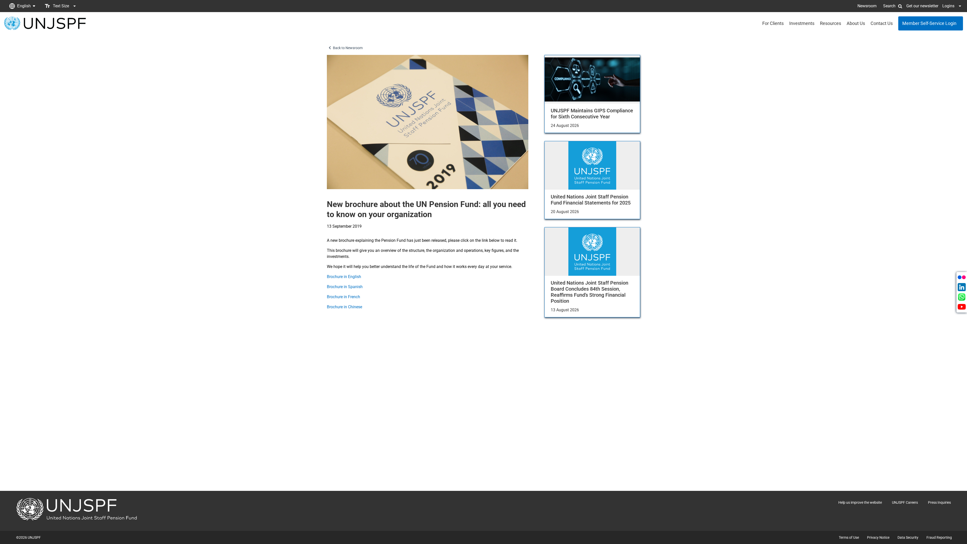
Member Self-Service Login (929, 23)
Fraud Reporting (939, 537)
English (24, 6)
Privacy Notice (878, 537)
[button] (22, 6)
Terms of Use (849, 537)
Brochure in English (344, 276)
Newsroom (867, 6)
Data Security (907, 537)
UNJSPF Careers (905, 502)
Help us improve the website (860, 502)
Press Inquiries (939, 502)
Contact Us (882, 23)
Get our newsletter (922, 6)
